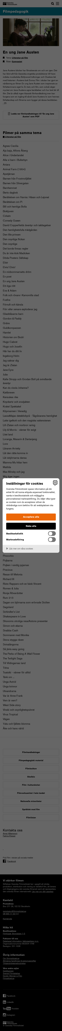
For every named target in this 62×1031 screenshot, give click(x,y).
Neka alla (31, 526)
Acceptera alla (31, 516)
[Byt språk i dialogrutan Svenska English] (54, 482)
